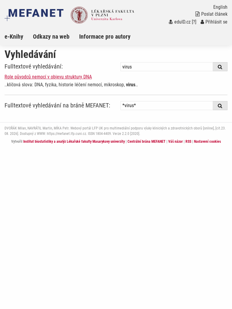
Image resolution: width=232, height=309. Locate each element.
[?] (194, 22)
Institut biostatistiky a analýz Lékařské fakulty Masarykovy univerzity (74, 141)
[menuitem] (19, 36)
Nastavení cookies (207, 141)
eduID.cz (182, 22)
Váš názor (175, 141)
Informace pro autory (104, 36)
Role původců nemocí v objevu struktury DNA (48, 77)
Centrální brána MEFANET (146, 141)
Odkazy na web (51, 36)
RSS (188, 141)
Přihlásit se (216, 22)
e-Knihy (14, 36)
